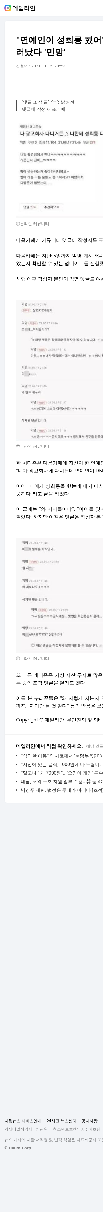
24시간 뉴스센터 (61, 1120)
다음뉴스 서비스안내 (22, 1120)
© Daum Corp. (18, 1147)
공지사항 (90, 1120)
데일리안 (24, 8)
